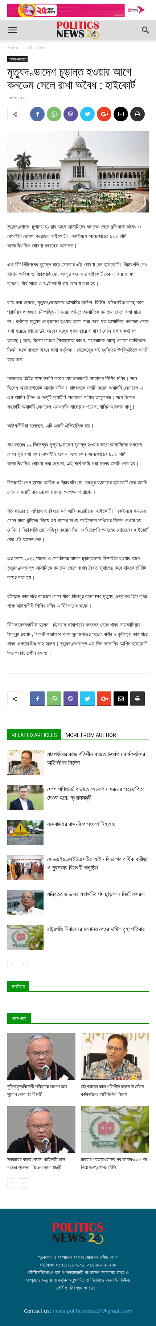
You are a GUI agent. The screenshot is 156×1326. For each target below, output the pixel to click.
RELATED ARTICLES (34, 735)
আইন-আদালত (36, 47)
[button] (146, 30)
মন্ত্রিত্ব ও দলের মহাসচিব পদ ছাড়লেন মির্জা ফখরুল (96, 894)
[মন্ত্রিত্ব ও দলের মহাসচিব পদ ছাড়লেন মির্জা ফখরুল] (25, 902)
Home (13, 47)
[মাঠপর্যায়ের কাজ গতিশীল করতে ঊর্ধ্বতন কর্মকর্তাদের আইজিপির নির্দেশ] (25, 762)
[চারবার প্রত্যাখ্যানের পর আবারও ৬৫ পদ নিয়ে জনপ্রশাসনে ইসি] (115, 1129)
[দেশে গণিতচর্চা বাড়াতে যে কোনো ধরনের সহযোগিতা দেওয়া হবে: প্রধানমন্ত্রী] (25, 797)
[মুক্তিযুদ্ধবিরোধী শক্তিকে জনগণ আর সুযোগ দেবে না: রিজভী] (41, 1056)
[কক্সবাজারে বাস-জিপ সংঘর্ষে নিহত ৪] (25, 832)
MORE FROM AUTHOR (91, 735)
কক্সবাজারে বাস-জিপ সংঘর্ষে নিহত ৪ (81, 824)
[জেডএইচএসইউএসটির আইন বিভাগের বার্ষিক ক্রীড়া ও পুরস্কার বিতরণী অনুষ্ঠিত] (25, 867)
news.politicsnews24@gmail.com (92, 1310)
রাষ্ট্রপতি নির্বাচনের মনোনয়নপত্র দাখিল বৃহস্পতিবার (96, 929)
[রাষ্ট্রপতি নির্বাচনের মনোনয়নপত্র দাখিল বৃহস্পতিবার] (25, 937)
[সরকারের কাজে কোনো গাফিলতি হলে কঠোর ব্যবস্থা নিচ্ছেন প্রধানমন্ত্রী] (41, 1129)
